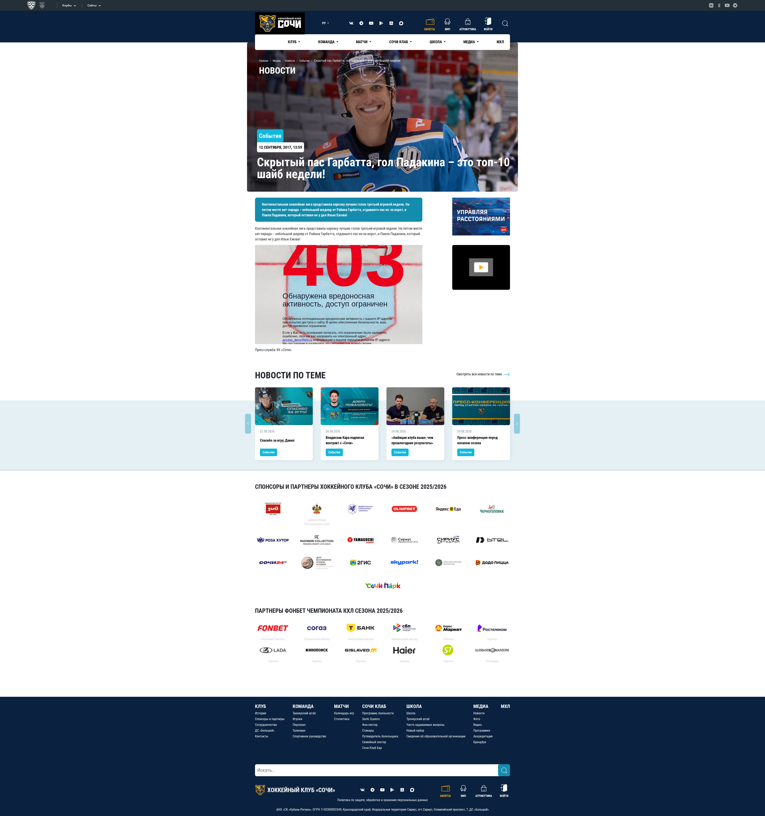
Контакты (261, 736)
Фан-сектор (370, 725)
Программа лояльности (378, 713)
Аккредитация (483, 736)
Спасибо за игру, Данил (277, 440)
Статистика (341, 719)
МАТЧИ (341, 706)
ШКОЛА (414, 706)
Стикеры (368, 730)
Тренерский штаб (304, 713)
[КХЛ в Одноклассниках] (719, 5)
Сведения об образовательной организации (435, 736)
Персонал (299, 725)
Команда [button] (326, 42)
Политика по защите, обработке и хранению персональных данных (382, 800)
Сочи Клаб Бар (372, 748)
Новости (478, 713)
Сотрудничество (266, 725)
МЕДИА (480, 706)
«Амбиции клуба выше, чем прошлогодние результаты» (412, 440)
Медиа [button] (469, 42)
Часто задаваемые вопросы (425, 725)
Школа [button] (436, 42)
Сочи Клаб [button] (399, 42)
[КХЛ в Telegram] (735, 5)
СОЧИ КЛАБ (374, 706)
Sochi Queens (371, 719)
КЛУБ (260, 706)
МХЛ (500, 42)
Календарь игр (344, 713)
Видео (477, 725)
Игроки (297, 719)
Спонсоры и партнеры (269, 719)
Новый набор (415, 730)
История (260, 713)
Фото (476, 719)
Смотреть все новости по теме (479, 374)
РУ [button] (324, 23)
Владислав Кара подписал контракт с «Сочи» (345, 440)
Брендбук (479, 742)
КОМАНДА (303, 706)
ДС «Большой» (265, 730)
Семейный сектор (374, 742)
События (269, 452)
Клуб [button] (292, 42)
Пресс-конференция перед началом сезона (477, 440)
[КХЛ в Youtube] (727, 5)
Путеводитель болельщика (380, 736)
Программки (481, 730)
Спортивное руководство (309, 736)
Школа (410, 713)
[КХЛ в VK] (711, 5)
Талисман (299, 730)
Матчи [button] (362, 42)
